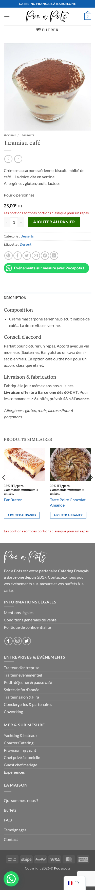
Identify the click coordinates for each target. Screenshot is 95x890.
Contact (11, 839)
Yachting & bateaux (20, 735)
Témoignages (15, 829)
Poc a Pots (13, 570)
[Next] (91, 487)
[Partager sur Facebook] (17, 255)
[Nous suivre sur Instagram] (17, 641)
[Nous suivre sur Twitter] (27, 641)
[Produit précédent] (18, 159)
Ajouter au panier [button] (22, 515)
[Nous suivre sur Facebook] (8, 641)
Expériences (14, 772)
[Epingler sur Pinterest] (45, 255)
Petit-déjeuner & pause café (28, 682)
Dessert (25, 244)
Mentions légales (18, 612)
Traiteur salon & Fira (21, 696)
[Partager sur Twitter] (27, 255)
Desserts (27, 135)
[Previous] (4, 487)
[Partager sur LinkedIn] (54, 255)
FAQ (8, 819)
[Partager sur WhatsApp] (8, 255)
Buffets (10, 810)
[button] (7, 16)
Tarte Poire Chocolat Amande (68, 502)
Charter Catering (18, 742)
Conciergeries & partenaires (28, 704)
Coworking (13, 711)
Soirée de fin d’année (21, 689)
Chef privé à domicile (22, 757)
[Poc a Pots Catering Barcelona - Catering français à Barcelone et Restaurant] (47, 16)
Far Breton (13, 499)
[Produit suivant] (8, 159)
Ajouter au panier (54, 222)
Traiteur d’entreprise (21, 667)
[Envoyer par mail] (36, 255)
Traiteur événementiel (23, 674)
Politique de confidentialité (27, 627)
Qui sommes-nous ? (21, 800)
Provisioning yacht (20, 750)
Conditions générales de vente (30, 619)
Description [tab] (15, 298)
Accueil (10, 135)
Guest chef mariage (20, 764)
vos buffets (67, 583)
